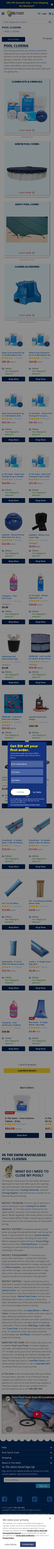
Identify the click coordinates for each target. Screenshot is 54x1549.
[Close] (50, 1518)
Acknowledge (27, 1544)
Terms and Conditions (25, 1535)
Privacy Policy (8, 1538)
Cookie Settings (11, 1544)
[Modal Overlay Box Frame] (27, 774)
